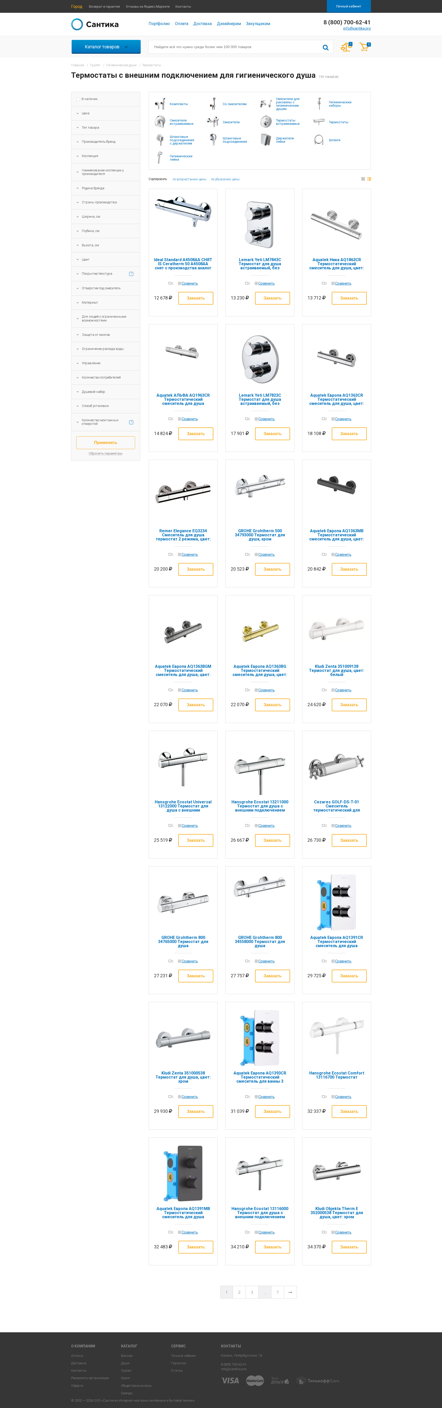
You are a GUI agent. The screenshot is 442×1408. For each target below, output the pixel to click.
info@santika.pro (357, 28)
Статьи (177, 1370)
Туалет (126, 1370)
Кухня (125, 1378)
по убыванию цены (225, 179)
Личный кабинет (348, 6)
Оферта (77, 1386)
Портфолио (159, 23)
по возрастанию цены (189, 179)
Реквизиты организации (90, 1378)
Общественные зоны (136, 1386)
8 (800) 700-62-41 (233, 1364)
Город (76, 6)
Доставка (202, 23)
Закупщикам (258, 23)
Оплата (181, 23)
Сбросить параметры (106, 453)
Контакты (183, 6)
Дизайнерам (229, 23)
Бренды (127, 1393)
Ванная (126, 1356)
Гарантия (178, 1363)
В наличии (89, 99)
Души (125, 1363)
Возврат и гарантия (104, 6)
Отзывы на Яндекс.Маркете (148, 6)
